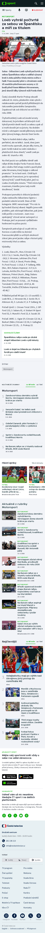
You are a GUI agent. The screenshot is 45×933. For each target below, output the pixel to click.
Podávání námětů (31, 897)
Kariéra (27, 893)
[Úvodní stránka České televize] (12, 825)
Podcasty (6, 888)
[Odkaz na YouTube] (21, 816)
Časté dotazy (29, 902)
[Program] (26, 10)
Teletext (5, 883)
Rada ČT (27, 888)
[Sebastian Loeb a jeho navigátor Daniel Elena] (22, 49)
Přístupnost (31, 928)
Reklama (27, 873)
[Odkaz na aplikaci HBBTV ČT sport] (9, 783)
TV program (7, 868)
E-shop (5, 897)
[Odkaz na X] (15, 816)
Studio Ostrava (30, 883)
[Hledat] (36, 3)
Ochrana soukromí (17, 928)
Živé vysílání (7, 873)
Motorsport (8, 16)
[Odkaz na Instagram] (4, 816)
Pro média (28, 868)
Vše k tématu (37, 463)
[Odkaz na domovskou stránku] (12, 3)
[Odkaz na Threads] (26, 816)
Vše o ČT (5, 907)
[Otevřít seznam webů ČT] (42, 3)
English (4, 928)
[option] (9, 860)
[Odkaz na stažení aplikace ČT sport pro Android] (26, 776)
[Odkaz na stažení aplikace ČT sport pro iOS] (9, 776)
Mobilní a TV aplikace (11, 902)
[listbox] (22, 860)
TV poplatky (7, 878)
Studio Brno (29, 878)
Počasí (5, 893)
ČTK (3, 31)
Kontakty (28, 907)
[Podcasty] (19, 10)
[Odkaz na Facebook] (10, 816)
